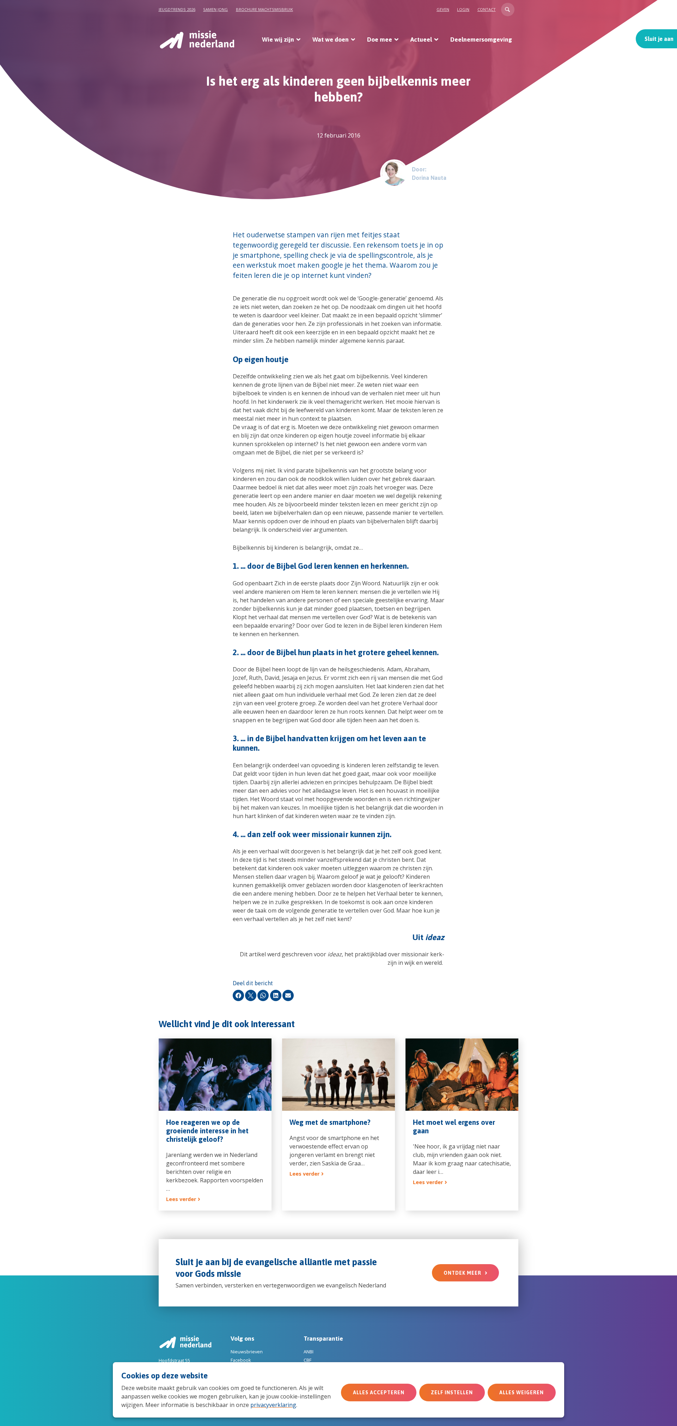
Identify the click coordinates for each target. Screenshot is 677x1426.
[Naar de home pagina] (196, 39)
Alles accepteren (378, 1392)
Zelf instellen (452, 1392)
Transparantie (323, 1338)
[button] (507, 9)
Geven (443, 9)
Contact (486, 9)
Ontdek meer (462, 1273)
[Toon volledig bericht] (215, 1124)
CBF (307, 1360)
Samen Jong (215, 9)
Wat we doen (330, 39)
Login (463, 9)
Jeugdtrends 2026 (177, 9)
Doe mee (379, 39)
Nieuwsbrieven (247, 1351)
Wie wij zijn (278, 39)
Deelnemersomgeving (481, 39)
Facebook (241, 1360)
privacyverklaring (273, 1405)
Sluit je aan (659, 39)
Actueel (421, 39)
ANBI (308, 1351)
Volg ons (242, 1338)
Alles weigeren (521, 1392)
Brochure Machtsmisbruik (264, 9)
